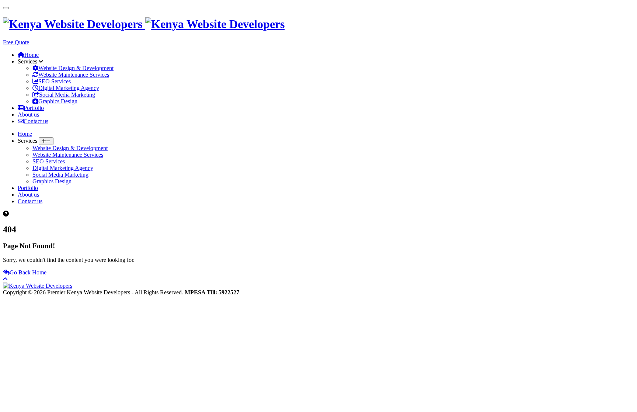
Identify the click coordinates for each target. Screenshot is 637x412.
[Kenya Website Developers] (144, 24)
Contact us (36, 121)
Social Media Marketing (67, 94)
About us (28, 114)
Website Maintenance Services (73, 75)
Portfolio (34, 108)
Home (31, 55)
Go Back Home (28, 272)
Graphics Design (57, 101)
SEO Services (54, 81)
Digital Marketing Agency (68, 88)
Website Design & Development (76, 68)
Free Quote (16, 42)
